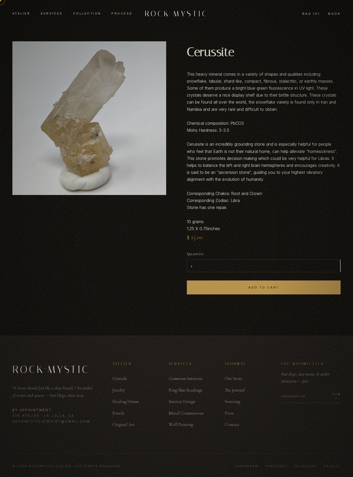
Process (121, 13)
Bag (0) (311, 13)
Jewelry (118, 390)
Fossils (118, 413)
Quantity (195, 254)
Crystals (119, 378)
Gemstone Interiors (185, 378)
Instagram (246, 466)
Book (334, 13)
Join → (336, 396)
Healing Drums (125, 401)
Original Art (123, 424)
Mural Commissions (186, 413)
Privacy (332, 466)
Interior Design (182, 401)
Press (229, 413)
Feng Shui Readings (185, 390)
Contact (232, 424)
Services (52, 13)
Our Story (233, 378)
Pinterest (277, 466)
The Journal (235, 390)
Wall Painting (181, 424)
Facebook (305, 466)
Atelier (21, 13)
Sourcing (232, 401)
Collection (87, 13)
